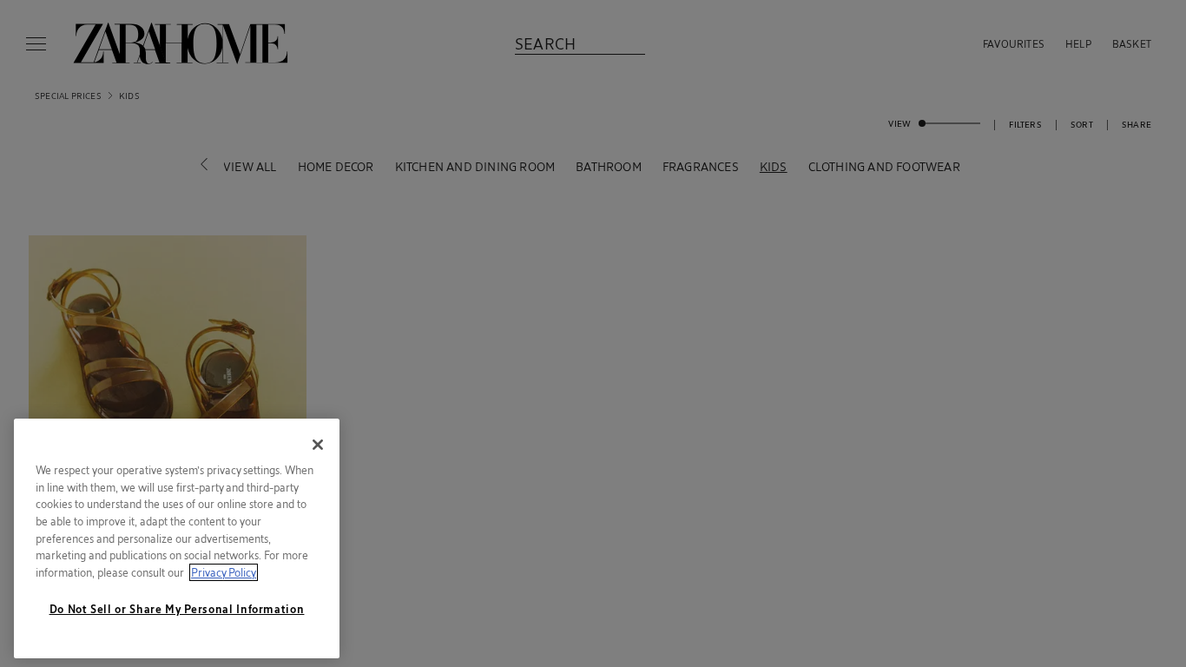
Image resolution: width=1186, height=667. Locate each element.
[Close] (318, 445)
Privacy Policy (223, 572)
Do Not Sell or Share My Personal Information (177, 609)
